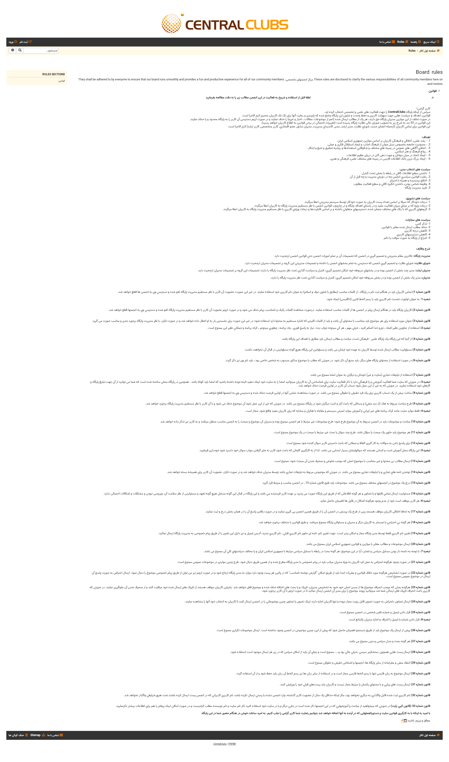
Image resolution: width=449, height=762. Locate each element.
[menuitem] (416, 42)
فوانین (61, 81)
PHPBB (232, 744)
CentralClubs (220, 744)
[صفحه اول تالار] (224, 22)
